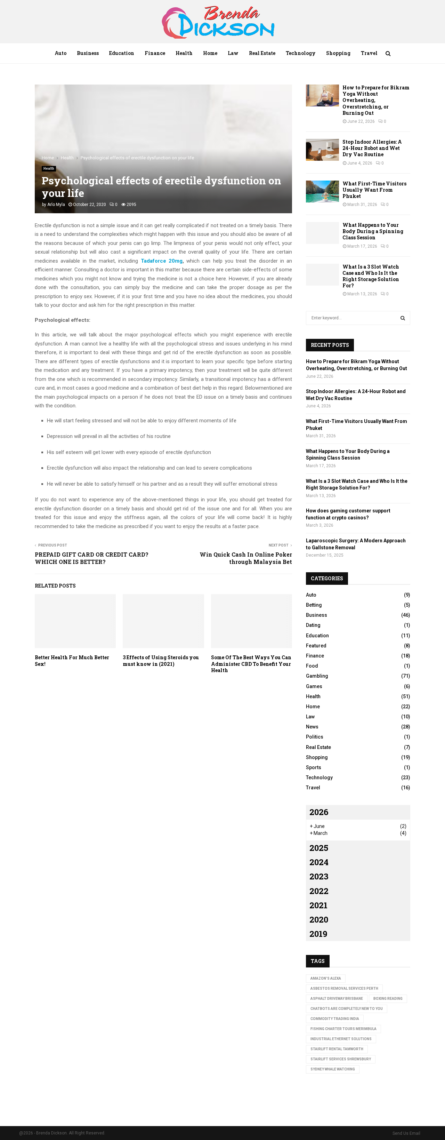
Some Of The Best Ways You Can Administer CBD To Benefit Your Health (251, 663)
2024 (319, 862)
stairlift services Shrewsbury (340, 1059)
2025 (318, 847)
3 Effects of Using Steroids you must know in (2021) (161, 660)
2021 (318, 905)
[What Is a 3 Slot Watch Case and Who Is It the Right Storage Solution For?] (322, 275)
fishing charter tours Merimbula (343, 1029)
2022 (319, 890)
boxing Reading (388, 999)
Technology (301, 53)
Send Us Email (406, 1133)
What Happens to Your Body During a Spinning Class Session (372, 231)
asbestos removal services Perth (344, 988)
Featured (316, 645)
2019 (318, 933)
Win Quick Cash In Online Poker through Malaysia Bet (246, 558)
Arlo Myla (56, 204)
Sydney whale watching (332, 1069)
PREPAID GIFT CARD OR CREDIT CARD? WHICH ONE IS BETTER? (91, 558)
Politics (314, 737)
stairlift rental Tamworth (336, 1049)
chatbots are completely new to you (346, 1009)
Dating (313, 625)
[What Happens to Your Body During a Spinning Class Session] (322, 233)
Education (121, 53)
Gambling (317, 676)
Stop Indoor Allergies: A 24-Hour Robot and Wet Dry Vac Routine (372, 148)
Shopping (338, 53)
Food (312, 666)
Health (184, 53)
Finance (155, 53)
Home (210, 53)
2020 (318, 919)
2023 (319, 876)
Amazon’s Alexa (325, 978)
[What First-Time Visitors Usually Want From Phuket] (322, 191)
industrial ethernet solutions (341, 1039)
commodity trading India (334, 1019)
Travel (369, 53)
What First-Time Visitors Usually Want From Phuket (374, 189)
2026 (319, 812)
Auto (60, 53)
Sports (313, 767)
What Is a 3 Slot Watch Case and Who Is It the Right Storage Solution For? (370, 276)
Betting (314, 605)
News (312, 727)
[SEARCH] (402, 318)
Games (314, 686)
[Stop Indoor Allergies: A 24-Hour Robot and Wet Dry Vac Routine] (322, 150)
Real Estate (262, 53)
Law (233, 53)
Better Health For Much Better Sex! (72, 660)
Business (88, 53)
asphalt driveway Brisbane (336, 999)
